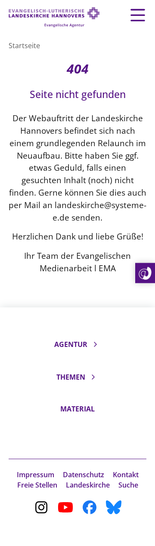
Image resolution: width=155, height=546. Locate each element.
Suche (128, 485)
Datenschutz (83, 474)
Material (77, 409)
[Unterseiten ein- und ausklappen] (95, 344)
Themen (70, 377)
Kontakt (126, 474)
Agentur (70, 344)
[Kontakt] (145, 273)
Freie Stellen (37, 485)
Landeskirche (88, 485)
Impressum (35, 474)
